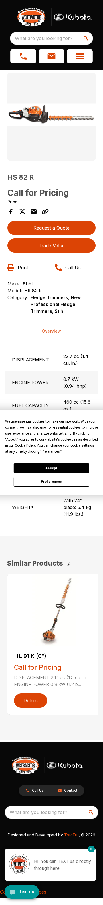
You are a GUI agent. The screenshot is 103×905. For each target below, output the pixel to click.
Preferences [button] (51, 451)
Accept (51, 468)
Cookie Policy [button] (25, 445)
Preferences (51, 482)
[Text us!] (22, 892)
